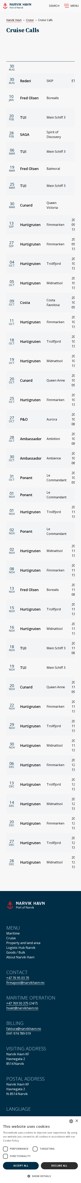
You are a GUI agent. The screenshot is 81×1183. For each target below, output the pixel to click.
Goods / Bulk (15, 952)
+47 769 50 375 (17, 1003)
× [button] (76, 1120)
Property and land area (23, 943)
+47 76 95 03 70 (17, 978)
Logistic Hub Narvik (20, 947)
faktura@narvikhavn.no (23, 1028)
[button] (71, 6)
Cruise (30, 20)
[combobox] (71, 1121)
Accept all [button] (20, 1165)
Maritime (13, 933)
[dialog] (40, 1149)
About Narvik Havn (20, 957)
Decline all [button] (59, 1165)
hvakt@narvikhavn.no (22, 1008)
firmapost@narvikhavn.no (25, 982)
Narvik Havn (14, 20)
